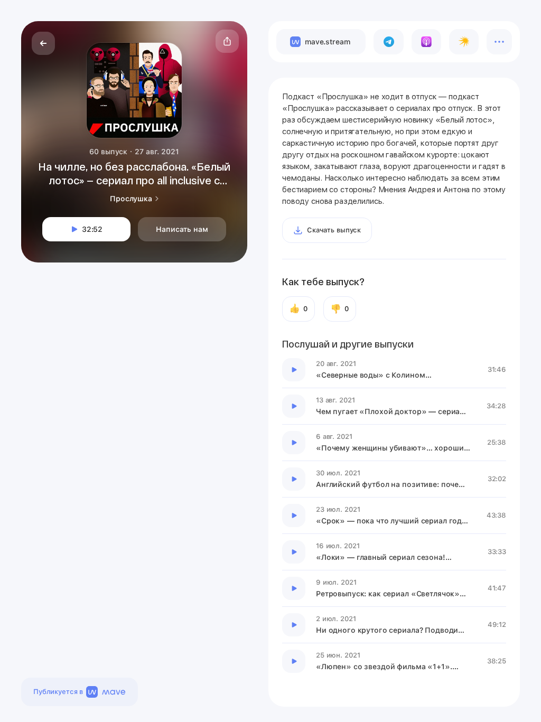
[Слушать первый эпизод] (293, 369)
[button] (227, 41)
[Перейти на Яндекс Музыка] (464, 41)
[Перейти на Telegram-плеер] (388, 41)
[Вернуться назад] (43, 43)
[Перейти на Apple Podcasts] (426, 41)
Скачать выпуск (334, 230)
